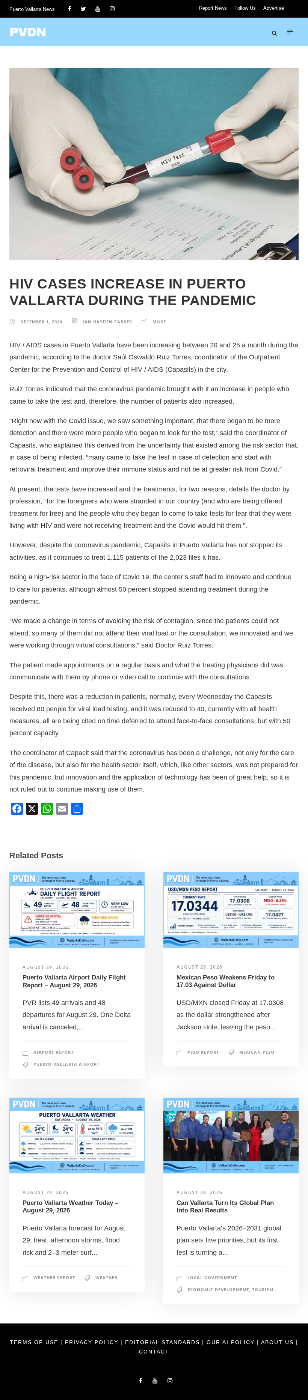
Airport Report (53, 1052)
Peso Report (203, 1052)
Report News (213, 8)
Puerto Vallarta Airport (66, 1064)
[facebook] (69, 9)
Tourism (262, 1289)
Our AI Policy (231, 1342)
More (159, 321)
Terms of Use (35, 1342)
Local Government (212, 1277)
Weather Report (54, 1277)
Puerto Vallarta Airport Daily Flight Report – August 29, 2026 (74, 981)
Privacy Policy (93, 1342)
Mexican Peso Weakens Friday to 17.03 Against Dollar (226, 981)
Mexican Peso (257, 1052)
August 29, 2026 (46, 967)
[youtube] (97, 9)
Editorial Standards (163, 1342)
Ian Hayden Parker (107, 321)
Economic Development (218, 1289)
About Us (278, 1342)
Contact (154, 1352)
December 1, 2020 (41, 321)
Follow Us (245, 8)
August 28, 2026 (200, 1192)
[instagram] (112, 9)
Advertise (273, 8)
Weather (106, 1277)
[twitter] (83, 9)
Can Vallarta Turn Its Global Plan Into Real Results (225, 1206)
